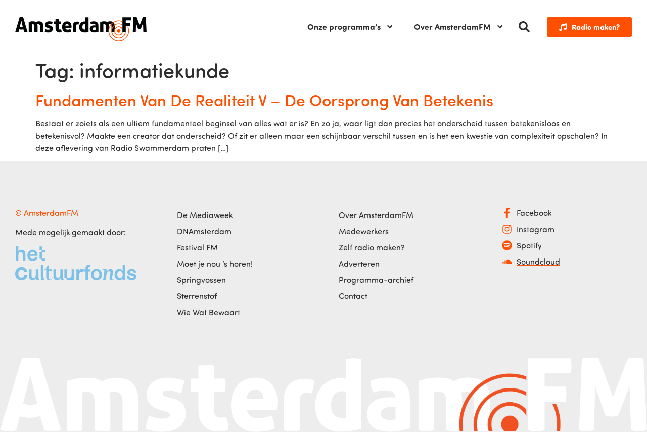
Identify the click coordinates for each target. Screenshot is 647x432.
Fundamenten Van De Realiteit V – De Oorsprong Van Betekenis (264, 99)
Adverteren (359, 263)
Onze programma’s (344, 26)
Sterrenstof (197, 296)
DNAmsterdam (204, 231)
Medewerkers (364, 231)
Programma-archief (376, 280)
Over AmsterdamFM (452, 26)
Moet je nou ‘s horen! (215, 263)
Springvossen (201, 280)
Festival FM (197, 247)
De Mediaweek (205, 215)
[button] (524, 27)
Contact (353, 296)
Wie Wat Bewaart (208, 312)
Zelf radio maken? (372, 247)
